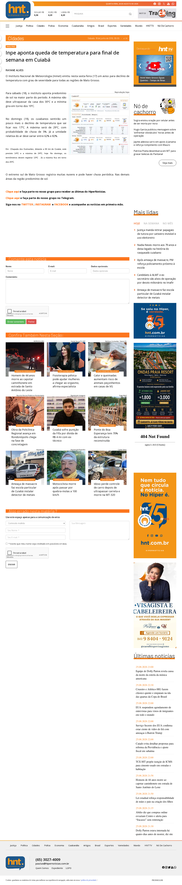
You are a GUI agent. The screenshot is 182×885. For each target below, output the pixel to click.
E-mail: (51, 266)
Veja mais (168, 162)
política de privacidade (88, 880)
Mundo (138, 25)
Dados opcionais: (99, 266)
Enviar (11, 564)
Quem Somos (42, 868)
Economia (63, 25)
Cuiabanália (78, 25)
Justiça (19, 25)
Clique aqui (13, 191)
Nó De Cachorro (166, 25)
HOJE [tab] (137, 223)
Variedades (125, 25)
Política (29, 25)
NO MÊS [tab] (168, 223)
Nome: (9, 266)
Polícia (51, 25)
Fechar (31, 321)
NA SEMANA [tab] (151, 223)
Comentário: (12, 276)
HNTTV (150, 25)
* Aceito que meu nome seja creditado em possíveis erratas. (38, 543)
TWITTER (27, 204)
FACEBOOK (61, 204)
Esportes (112, 25)
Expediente (57, 868)
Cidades (41, 25)
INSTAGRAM (43, 204)
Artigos (91, 25)
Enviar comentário (16, 321)
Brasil (101, 25)
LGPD (68, 868)
